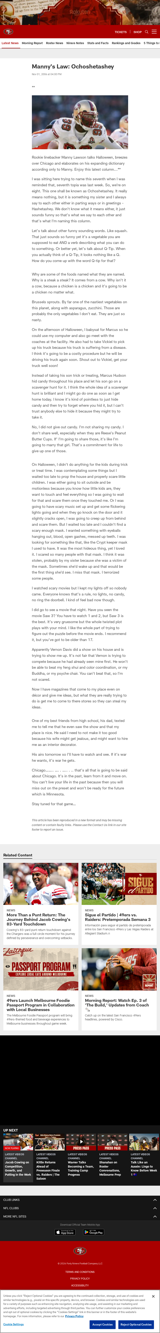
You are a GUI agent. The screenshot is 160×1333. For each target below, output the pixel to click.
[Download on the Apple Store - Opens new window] (65, 1232)
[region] (80, 1311)
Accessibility (80, 1285)
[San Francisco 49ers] (80, 1251)
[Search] (146, 32)
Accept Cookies (102, 1324)
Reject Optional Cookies (136, 1324)
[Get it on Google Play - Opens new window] (94, 1234)
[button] (18, 1158)
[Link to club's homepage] (8, 30)
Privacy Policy (80, 1278)
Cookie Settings (13, 1324)
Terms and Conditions (80, 1271)
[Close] (153, 1296)
